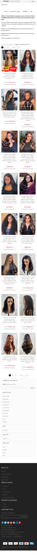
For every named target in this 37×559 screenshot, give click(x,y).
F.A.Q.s (4, 489)
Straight (5, 422)
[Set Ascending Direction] (22, 44)
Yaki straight (6, 410)
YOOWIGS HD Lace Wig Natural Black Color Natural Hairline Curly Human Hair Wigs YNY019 (9, 320)
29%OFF (14, 92)
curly (4, 447)
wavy (4, 452)
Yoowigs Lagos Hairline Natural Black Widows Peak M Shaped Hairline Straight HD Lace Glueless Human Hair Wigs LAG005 (9, 199)
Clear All (32, 388)
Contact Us (5, 486)
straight (5, 450)
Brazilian (5, 438)
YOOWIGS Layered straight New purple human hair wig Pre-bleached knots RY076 (27, 75)
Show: (13, 47)
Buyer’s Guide (6, 492)
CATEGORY (25, 11)
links (32, 1)
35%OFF (14, 297)
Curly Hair (5, 413)
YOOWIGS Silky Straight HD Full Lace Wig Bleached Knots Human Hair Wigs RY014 (9, 75)
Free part (5, 430)
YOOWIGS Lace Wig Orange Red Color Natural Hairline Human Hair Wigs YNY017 (9, 359)
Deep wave (6, 405)
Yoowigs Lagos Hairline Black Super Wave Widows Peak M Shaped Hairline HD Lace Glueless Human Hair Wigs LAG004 (27, 199)
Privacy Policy (4, 477)
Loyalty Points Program (8, 497)
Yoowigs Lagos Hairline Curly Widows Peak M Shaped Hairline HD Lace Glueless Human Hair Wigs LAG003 (9, 240)
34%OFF (14, 53)
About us (3, 471)
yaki (4, 455)
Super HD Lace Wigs (15, 11)
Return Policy (4, 480)
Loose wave (6, 407)
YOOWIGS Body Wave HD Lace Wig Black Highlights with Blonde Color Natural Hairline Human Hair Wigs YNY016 (27, 360)
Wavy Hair (5, 416)
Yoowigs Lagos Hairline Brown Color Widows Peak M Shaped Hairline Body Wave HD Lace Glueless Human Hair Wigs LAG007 (9, 158)
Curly (4, 419)
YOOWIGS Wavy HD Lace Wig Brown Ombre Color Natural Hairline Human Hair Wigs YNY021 (9, 114)
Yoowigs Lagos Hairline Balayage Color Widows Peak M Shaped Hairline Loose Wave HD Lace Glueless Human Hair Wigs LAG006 (27, 158)
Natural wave (6, 402)
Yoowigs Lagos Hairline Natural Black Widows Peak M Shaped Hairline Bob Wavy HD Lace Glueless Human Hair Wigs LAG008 (27, 116)
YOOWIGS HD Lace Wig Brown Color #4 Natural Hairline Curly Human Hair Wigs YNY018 (27, 320)
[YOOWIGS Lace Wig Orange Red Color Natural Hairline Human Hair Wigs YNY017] (9, 344)
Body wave (5, 399)
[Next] (10, 47)
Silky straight (6, 396)
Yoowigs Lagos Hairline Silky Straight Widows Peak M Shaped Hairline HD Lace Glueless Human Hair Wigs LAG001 (9, 280)
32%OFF (32, 297)
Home (5, 11)
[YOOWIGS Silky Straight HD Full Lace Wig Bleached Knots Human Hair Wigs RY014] (9, 61)
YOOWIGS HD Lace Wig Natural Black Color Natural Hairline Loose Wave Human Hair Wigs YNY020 (27, 280)
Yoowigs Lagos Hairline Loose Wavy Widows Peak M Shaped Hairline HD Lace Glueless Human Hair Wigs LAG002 (27, 240)
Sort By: (3, 44)
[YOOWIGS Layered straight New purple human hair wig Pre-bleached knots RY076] (27, 61)
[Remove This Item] (33, 384)
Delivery (5, 504)
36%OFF (32, 257)
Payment (5, 507)
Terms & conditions (6, 474)
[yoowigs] (4, 4)
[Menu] (28, 6)
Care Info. (4, 494)
